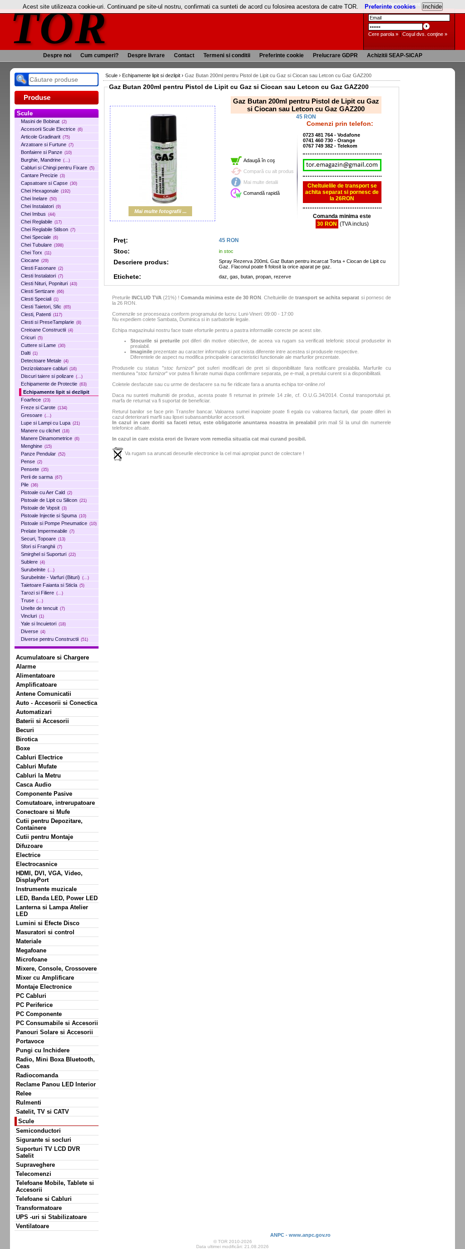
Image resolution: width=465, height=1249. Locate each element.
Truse (32, 600)
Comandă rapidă (261, 193)
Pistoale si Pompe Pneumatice (59, 523)
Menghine (36, 446)
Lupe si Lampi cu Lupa (50, 423)
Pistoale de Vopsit (44, 508)
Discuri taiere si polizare (52, 376)
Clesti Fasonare (42, 268)
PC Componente (39, 1014)
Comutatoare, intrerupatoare (55, 802)
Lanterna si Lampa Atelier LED (52, 910)
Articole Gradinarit (45, 136)
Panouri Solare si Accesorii (54, 1032)
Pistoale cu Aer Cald (46, 492)
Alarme (26, 666)
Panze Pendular (43, 453)
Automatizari (34, 712)
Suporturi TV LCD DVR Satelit (48, 1152)
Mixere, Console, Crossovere (56, 968)
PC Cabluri (31, 995)
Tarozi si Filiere (42, 592)
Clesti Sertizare (42, 291)
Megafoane (31, 950)
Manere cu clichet (45, 430)
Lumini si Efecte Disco (47, 923)
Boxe (23, 748)
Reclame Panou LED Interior (56, 1084)
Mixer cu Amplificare (45, 977)
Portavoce (30, 1041)
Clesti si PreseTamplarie (51, 322)
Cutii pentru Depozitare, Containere (49, 824)
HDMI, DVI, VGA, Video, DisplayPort (49, 876)
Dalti (29, 353)
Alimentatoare (35, 675)
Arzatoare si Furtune (47, 144)
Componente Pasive (44, 793)
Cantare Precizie (43, 175)
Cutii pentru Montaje (44, 836)
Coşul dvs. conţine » (424, 34)
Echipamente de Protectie (54, 384)
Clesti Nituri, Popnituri (49, 283)
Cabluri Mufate (36, 766)
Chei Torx (36, 252)
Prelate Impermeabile (47, 531)
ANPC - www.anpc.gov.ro (300, 1235)
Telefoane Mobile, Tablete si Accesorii (55, 1186)
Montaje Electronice (44, 986)
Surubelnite (37, 569)
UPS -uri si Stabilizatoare (51, 1217)
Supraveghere (35, 1164)
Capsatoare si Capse (49, 183)
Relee (23, 1093)
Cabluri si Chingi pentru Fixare (57, 167)
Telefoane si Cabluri (44, 1198)
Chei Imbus (38, 214)
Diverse (33, 631)
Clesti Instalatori (42, 275)
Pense (31, 461)
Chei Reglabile (41, 221)
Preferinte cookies (390, 6)
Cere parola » (383, 34)
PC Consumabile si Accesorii (57, 1023)
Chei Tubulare (42, 245)
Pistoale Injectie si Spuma (53, 515)
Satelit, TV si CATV (42, 1111)
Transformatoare (39, 1207)
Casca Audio (33, 784)
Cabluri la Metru (38, 775)
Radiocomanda (37, 1075)
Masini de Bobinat (44, 121)
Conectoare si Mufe (43, 811)
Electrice (28, 855)
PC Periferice (34, 1004)
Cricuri (32, 337)
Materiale (28, 941)
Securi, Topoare (43, 538)
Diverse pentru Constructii (54, 639)
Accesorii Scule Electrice (52, 129)
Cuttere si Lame (43, 345)
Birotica (27, 739)
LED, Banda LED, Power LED (57, 898)
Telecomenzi (33, 1173)
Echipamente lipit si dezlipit (56, 392)
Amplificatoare (36, 684)
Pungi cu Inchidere (42, 1050)
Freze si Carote (44, 407)
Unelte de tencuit (43, 608)
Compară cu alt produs (268, 171)
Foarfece (35, 399)
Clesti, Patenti (41, 314)
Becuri (25, 730)
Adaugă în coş (259, 160)
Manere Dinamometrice (50, 438)
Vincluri (32, 616)
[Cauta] (21, 79)
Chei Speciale (39, 237)
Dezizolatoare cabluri (49, 368)
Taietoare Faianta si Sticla (52, 585)
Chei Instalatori (41, 206)
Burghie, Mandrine (45, 160)
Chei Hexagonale (45, 190)
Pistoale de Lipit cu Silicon (54, 500)
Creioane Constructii (47, 329)
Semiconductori (38, 1130)
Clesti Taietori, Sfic (46, 306)
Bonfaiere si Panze (46, 152)
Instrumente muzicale (46, 889)
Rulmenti (28, 1102)
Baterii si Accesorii (42, 721)
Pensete (35, 469)
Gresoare (36, 415)
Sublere (33, 562)
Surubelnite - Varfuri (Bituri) (55, 577)
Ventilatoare (32, 1226)
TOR (59, 27)
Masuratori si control (45, 932)
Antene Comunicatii (43, 693)
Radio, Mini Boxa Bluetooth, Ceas (55, 1063)
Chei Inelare (39, 198)
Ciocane (35, 260)
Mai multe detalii (260, 182)
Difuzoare (29, 846)
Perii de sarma (41, 477)
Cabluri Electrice (39, 757)
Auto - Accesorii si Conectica (56, 702)
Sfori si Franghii (41, 546)
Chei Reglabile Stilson (48, 229)
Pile (29, 484)
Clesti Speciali (40, 299)
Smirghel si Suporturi (48, 554)
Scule (26, 1121)
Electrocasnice (36, 864)
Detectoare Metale (45, 360)
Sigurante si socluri (43, 1139)
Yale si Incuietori (43, 623)
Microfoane (31, 959)
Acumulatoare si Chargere (52, 657)
